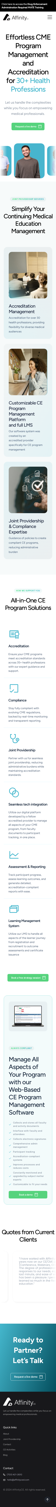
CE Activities (9, 1449)
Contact (7, 1444)
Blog (5, 1455)
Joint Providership (12, 1439)
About (6, 1433)
